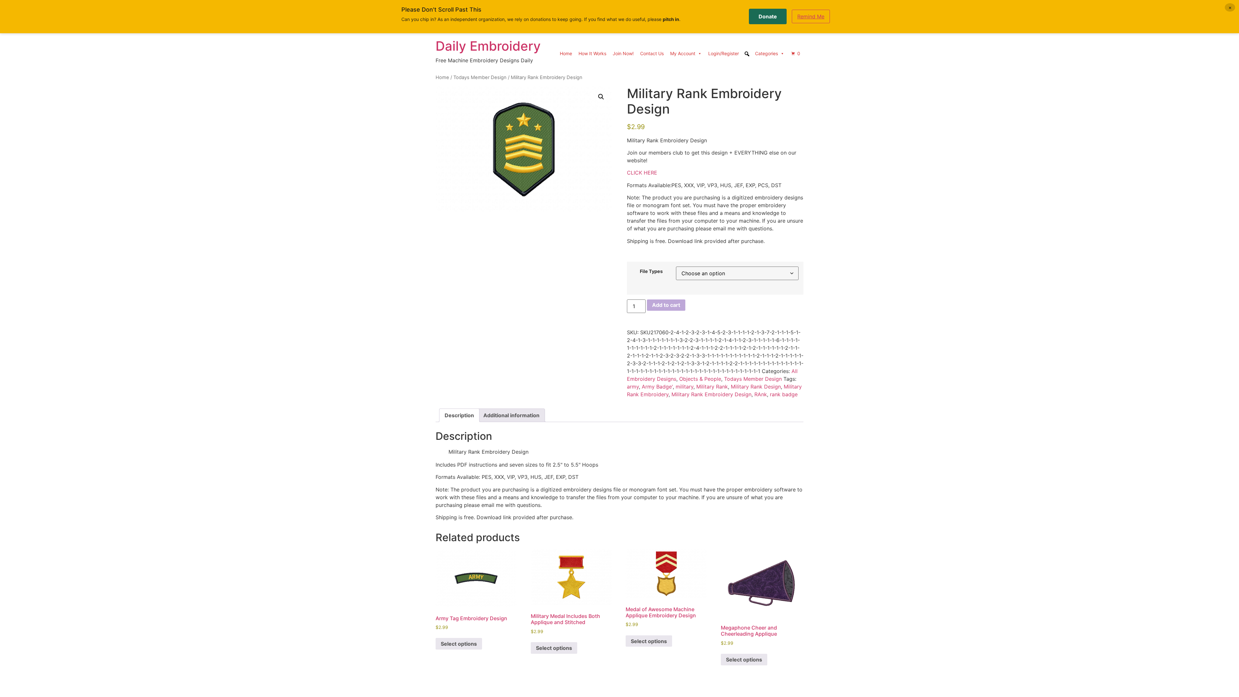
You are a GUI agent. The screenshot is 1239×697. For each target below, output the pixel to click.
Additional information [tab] (511, 415)
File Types (651, 271)
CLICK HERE (642, 172)
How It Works (592, 53)
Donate (768, 16)
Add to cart (666, 305)
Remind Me (810, 16)
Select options (459, 644)
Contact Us (652, 53)
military (684, 386)
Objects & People (700, 379)
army (633, 386)
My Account (682, 53)
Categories (766, 53)
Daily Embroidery (488, 46)
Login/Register (723, 53)
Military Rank (712, 386)
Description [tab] (459, 415)
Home (566, 53)
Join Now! (623, 53)
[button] (601, 97)
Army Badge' (657, 386)
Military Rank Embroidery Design (711, 394)
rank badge (784, 394)
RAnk (760, 394)
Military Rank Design (756, 386)
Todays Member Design (480, 77)
